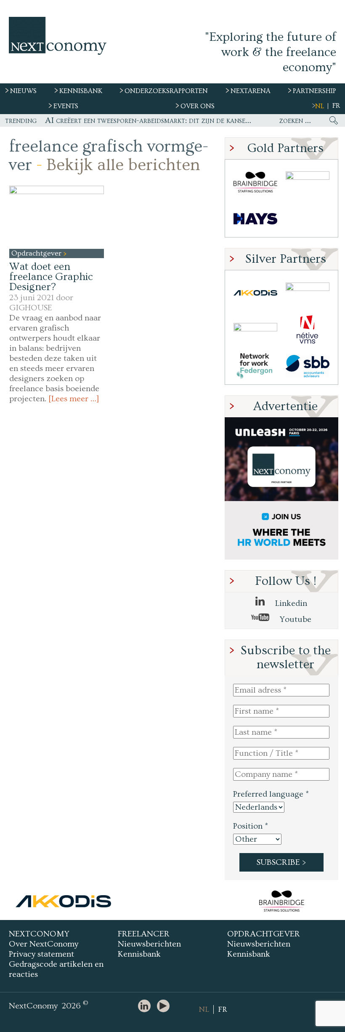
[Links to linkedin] (146, 1006)
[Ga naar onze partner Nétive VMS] (307, 329)
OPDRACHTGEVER (263, 934)
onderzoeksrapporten (166, 91)
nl (319, 106)
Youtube (294, 619)
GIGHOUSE (30, 307)
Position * (250, 826)
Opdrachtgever (37, 253)
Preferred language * (271, 794)
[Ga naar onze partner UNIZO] (307, 293)
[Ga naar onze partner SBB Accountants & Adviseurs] (307, 366)
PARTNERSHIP (314, 91)
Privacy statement (41, 954)
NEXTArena (251, 91)
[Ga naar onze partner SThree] (307, 182)
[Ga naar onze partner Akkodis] (255, 293)
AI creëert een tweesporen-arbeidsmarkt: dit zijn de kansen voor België (149, 120)
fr (336, 105)
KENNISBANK (80, 91)
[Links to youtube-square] (165, 1006)
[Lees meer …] (73, 398)
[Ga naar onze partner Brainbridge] (255, 182)
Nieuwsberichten (149, 944)
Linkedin (290, 603)
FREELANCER (144, 934)
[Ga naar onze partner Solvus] (255, 329)
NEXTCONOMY (39, 934)
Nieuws (23, 91)
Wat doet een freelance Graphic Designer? (51, 277)
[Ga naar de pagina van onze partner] (63, 900)
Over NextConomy (43, 944)
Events (65, 106)
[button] (56, 217)
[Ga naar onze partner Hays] (255, 218)
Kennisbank (139, 954)
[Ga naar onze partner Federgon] (255, 366)
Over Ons (197, 106)
